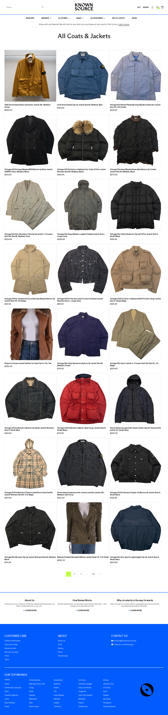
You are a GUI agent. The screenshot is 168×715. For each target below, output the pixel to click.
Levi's (6, 699)
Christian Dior (108, 684)
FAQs (6, 656)
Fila (55, 691)
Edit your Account (11, 652)
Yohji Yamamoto (109, 707)
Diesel (56, 688)
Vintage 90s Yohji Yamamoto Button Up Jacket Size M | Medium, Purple (80, 364)
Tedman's (57, 707)
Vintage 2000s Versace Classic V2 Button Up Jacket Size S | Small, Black (135, 493)
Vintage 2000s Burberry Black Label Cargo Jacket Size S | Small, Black (81, 429)
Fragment (82, 691)
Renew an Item (10, 648)
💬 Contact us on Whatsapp (122, 645)
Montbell (81, 699)
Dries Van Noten (84, 688)
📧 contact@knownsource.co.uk (123, 641)
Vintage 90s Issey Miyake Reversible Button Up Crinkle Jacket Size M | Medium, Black (133, 170)
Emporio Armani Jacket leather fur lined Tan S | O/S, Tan (27, 363)
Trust (60, 645)
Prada (6, 707)
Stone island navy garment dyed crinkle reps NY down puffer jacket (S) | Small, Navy (135, 429)
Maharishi (33, 699)
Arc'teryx (81, 680)
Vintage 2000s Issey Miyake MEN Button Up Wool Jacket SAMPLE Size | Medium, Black (28, 170)
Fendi (31, 691)
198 (93, 574)
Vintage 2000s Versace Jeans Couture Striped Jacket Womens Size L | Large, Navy (80, 300)
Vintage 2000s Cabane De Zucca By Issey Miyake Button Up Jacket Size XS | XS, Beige (29, 300)
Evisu (6, 691)
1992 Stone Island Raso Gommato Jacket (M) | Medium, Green (27, 106)
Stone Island (34, 707)
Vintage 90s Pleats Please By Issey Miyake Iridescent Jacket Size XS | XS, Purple (135, 106)
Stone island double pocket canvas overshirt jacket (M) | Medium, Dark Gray (80, 493)
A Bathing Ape (34, 680)
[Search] (42, 7)
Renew (60, 648)
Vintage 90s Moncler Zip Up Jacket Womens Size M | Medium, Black (30, 558)
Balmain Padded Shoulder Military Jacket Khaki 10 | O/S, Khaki (83, 557)
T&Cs (6, 660)
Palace (81, 703)
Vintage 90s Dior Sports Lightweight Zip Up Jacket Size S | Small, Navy (134, 558)
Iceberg (32, 695)
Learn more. (123, 24)
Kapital (106, 695)
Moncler (57, 699)
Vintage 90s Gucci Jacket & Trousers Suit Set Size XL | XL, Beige (134, 364)
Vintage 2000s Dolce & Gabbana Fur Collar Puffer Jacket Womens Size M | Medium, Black (81, 170)
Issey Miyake (59, 695)
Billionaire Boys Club (37, 684)
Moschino (107, 699)
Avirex (6, 684)
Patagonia (107, 703)
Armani (106, 680)
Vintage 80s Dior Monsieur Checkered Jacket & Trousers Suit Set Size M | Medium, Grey (28, 235)
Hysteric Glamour (11, 695)
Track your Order (11, 645)
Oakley (56, 703)
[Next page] (99, 574)
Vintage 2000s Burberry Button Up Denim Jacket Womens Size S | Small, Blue (29, 429)
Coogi (31, 688)
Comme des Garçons (12, 688)
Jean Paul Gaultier (85, 695)
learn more (31, 610)
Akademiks (58, 680)
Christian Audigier (85, 684)
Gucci (105, 691)
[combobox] (24, 7)
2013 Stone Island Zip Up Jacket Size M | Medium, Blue (80, 105)
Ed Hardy (106, 688)
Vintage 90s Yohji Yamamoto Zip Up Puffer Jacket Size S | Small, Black (134, 235)
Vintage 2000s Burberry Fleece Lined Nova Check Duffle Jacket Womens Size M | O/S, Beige (28, 493)
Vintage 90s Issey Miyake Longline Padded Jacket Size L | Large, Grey (81, 235)
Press (60, 652)
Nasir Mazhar (9, 703)
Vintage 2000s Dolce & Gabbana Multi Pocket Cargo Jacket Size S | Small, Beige (135, 300)
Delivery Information (12, 641)
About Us (61, 641)
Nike (31, 703)
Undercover (83, 707)
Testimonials (63, 656)
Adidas (7, 680)
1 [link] (68, 574)
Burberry (57, 684)
